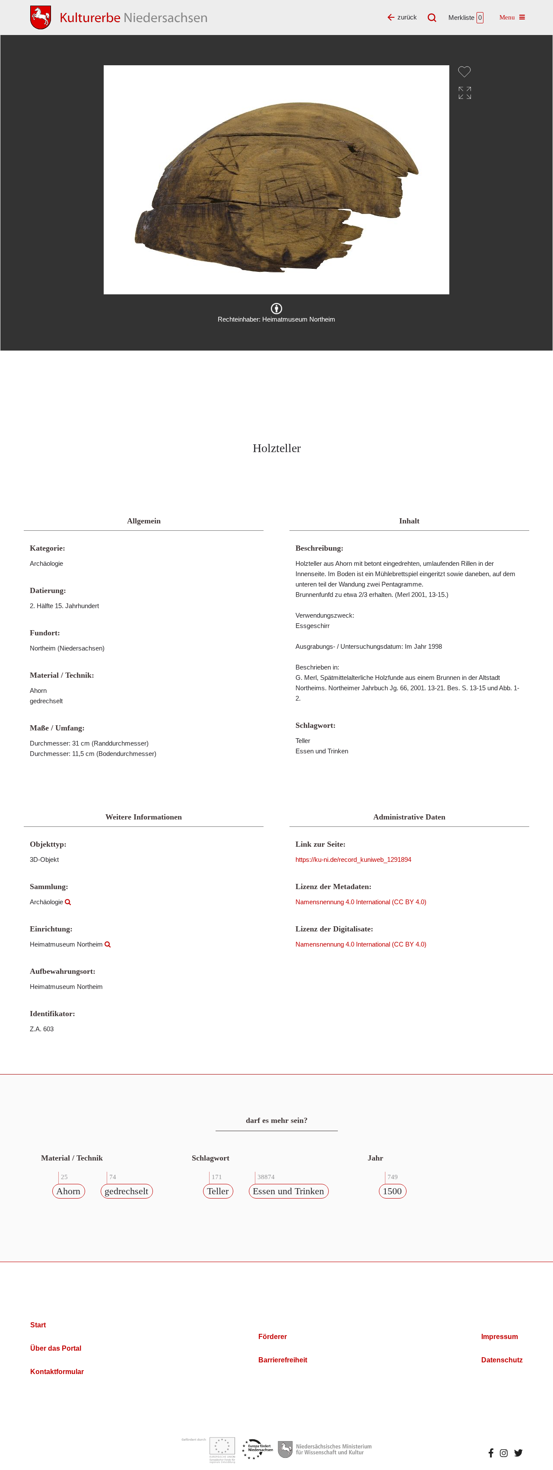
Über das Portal (55, 1348)
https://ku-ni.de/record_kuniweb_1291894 (353, 859)
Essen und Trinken (288, 1191)
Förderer (272, 1336)
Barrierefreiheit (282, 1360)
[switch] (464, 71)
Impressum (499, 1336)
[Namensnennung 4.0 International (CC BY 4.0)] (276, 308)
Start (38, 1325)
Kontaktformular (57, 1371)
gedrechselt (126, 1191)
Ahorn (68, 1191)
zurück (407, 17)
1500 (392, 1191)
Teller (218, 1191)
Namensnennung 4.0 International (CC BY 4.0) (361, 902)
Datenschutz (502, 1360)
